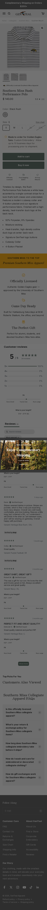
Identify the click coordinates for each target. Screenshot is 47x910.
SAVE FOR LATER (23, 464)
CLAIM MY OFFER (23, 460)
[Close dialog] (45, 442)
